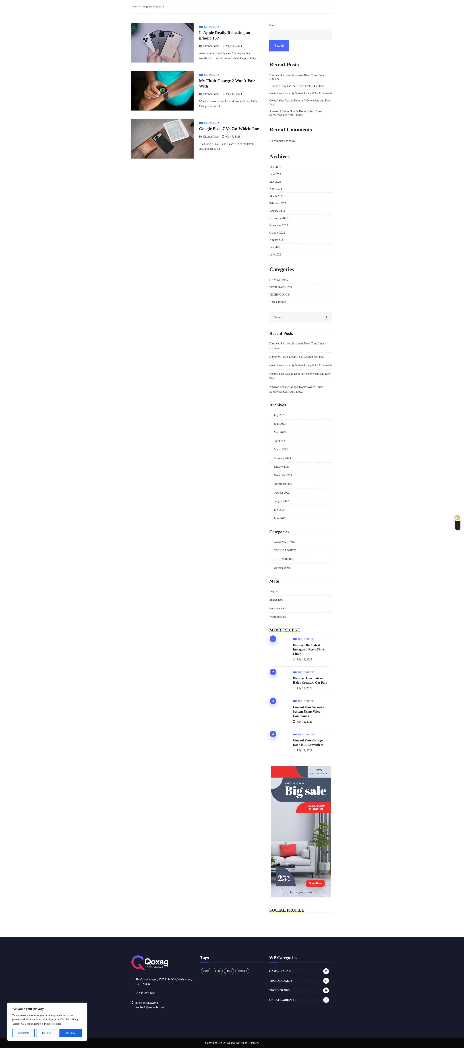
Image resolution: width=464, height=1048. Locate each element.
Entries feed (276, 599)
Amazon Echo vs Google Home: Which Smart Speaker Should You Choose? (296, 113)
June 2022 (275, 254)
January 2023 (277, 210)
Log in (273, 591)
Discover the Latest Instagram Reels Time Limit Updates (296, 77)
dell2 (229, 971)
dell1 (217, 971)
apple (206, 971)
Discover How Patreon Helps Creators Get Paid (296, 86)
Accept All (70, 1033)
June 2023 (275, 174)
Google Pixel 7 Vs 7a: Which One (229, 128)
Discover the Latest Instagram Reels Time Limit (308, 649)
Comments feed (278, 608)
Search (273, 25)
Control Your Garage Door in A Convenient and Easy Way (300, 102)
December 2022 (278, 218)
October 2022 (277, 232)
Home (134, 6)
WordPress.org (277, 616)
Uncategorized (277, 301)
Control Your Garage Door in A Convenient (308, 743)
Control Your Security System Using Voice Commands (300, 93)
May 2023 (275, 181)
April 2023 (275, 188)
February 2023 (277, 203)
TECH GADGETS (280, 287)
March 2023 (276, 196)
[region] (47, 1022)
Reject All (47, 1033)
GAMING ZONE (279, 280)
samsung (242, 971)
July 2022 (275, 247)
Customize (23, 1033)
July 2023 (275, 167)
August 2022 (276, 239)
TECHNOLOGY (279, 294)
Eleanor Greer (211, 45)
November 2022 (278, 225)
